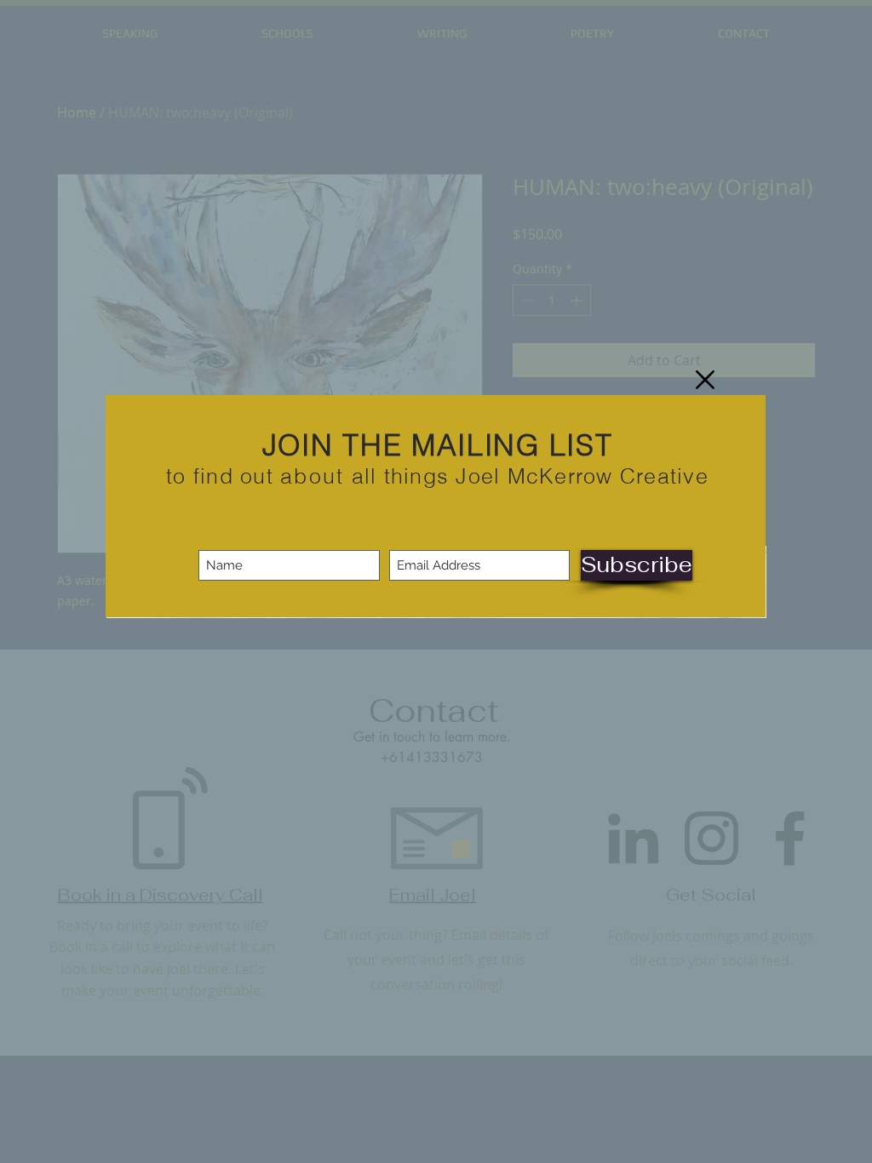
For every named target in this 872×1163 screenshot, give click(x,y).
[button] (705, 379)
